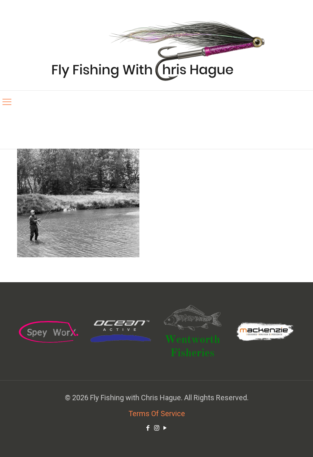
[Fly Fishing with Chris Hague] (157, 50)
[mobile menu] (7, 102)
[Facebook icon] (148, 428)
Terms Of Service (156, 413)
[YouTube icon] (165, 428)
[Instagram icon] (157, 428)
